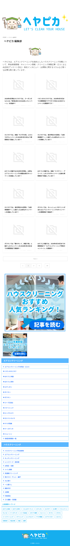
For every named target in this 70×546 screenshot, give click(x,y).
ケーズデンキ (9, 429)
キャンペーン (63, 509)
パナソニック (9, 408)
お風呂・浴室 (9, 466)
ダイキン (8, 392)
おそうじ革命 (9, 382)
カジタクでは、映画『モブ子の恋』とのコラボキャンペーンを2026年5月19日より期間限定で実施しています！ (18, 137)
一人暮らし (8, 484)
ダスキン (8, 397)
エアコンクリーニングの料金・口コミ (17, 367)
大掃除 (7, 492)
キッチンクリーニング (12, 458)
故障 (24, 521)
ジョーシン (8, 434)
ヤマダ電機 (8, 423)
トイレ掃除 (8, 469)
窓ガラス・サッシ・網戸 (13, 477)
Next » (35, 259)
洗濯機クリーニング (11, 473)
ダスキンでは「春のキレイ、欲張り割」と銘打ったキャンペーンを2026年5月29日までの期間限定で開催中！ (18, 245)
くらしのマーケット (28, 509)
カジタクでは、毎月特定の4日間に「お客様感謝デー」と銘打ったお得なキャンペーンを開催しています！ (51, 137)
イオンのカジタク (10, 371)
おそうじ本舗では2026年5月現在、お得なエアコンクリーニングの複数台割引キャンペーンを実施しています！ (18, 173)
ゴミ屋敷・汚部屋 (10, 499)
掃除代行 (8, 488)
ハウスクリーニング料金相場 (14, 451)
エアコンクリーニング (12, 454)
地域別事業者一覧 (10, 438)
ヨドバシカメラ (10, 418)
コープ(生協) (9, 402)
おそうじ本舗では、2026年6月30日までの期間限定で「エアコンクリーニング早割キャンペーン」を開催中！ (51, 245)
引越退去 (8, 496)
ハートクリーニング (8, 517)
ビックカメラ (9, 413)
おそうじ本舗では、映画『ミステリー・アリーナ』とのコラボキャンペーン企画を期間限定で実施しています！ (51, 173)
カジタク (47, 509)
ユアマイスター (49, 517)
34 (47, 265)
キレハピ (5, 513)
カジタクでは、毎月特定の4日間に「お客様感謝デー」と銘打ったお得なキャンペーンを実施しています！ (18, 209)
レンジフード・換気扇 (12, 462)
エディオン (8, 387)
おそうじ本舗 (9, 376)
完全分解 (12, 521)
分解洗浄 (5, 521)
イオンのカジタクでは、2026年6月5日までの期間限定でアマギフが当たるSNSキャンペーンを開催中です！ (51, 100)
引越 (19, 521)
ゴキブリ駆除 (33, 513)
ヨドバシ (58, 517)
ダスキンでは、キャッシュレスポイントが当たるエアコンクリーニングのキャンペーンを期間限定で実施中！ (51, 209)
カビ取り (8, 481)
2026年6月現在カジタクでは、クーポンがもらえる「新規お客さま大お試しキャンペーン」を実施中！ (18, 100)
